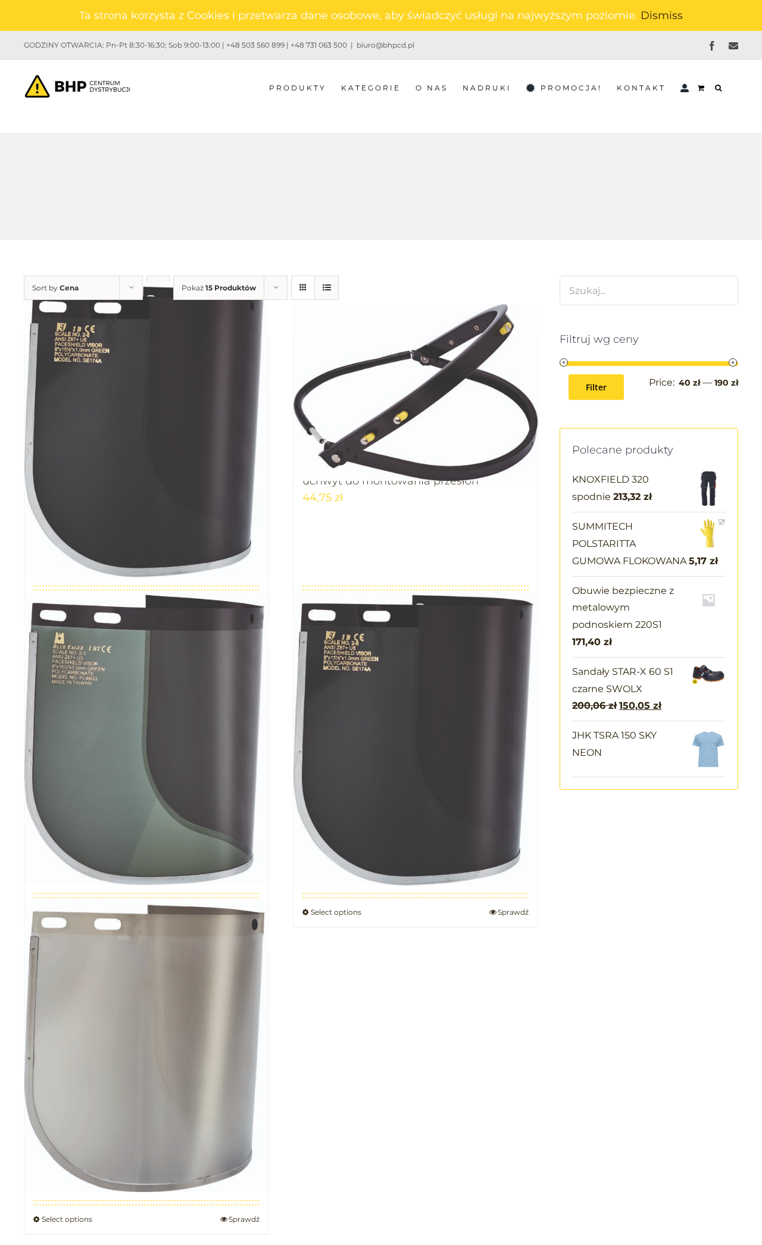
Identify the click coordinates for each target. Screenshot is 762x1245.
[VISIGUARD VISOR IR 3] (146, 738)
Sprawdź (513, 912)
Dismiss (662, 15)
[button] (719, 87)
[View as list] (326, 287)
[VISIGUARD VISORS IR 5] (146, 429)
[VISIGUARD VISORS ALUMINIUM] (146, 1045)
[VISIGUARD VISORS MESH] (415, 738)
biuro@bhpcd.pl (385, 44)
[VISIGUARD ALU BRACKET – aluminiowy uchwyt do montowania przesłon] (415, 392)
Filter (596, 387)
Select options (336, 912)
